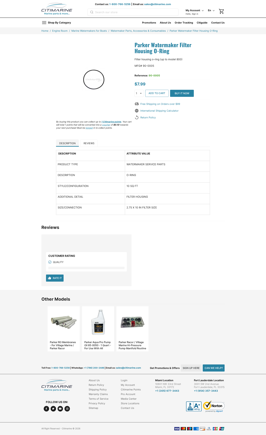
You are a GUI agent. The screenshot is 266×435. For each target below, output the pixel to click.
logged (89, 128)
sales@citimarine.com (157, 4)
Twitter (53, 408)
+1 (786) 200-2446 (94, 367)
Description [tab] (67, 143)
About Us (165, 22)
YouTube (60, 408)
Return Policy (148, 117)
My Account (128, 384)
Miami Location (164, 380)
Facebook (46, 408)
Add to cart (157, 93)
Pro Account (128, 394)
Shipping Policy (98, 389)
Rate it (55, 278)
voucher (106, 124)
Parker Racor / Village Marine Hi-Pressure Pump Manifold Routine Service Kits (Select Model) (132, 345)
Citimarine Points (131, 389)
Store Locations (130, 403)
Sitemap (93, 407)
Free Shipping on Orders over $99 (160, 103)
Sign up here (191, 368)
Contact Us (218, 22)
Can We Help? (214, 368)
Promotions (149, 22)
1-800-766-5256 (120, 4)
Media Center (129, 398)
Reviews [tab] (89, 143)
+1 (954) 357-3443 (206, 390)
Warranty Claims (98, 394)
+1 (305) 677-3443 (167, 390)
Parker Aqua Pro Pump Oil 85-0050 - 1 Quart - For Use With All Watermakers (97, 345)
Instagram (67, 408)
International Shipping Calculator (159, 110)
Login (124, 380)
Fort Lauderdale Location (209, 380)
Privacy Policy (97, 403)
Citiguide (202, 22)
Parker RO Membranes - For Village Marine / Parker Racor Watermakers (63, 345)
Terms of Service (98, 398)
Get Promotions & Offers (165, 368)
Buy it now (182, 93)
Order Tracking (184, 22)
